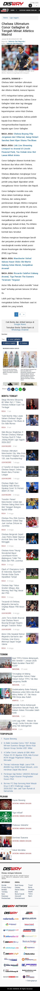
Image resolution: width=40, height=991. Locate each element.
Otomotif (18, 896)
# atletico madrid (9, 343)
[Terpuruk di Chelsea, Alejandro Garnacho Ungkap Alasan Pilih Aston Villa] (32, 605)
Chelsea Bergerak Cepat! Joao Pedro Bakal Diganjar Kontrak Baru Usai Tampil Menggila (13, 538)
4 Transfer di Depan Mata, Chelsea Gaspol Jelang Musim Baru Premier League (13, 471)
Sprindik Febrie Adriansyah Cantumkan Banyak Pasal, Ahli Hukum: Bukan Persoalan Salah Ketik (25, 709)
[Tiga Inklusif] (6, 816)
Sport (30, 896)
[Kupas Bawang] (6, 804)
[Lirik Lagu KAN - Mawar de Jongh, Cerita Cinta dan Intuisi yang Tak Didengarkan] (6, 725)
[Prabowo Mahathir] (6, 829)
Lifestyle (31, 889)
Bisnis (30, 887)
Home (5, 17)
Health (30, 892)
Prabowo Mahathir (20, 825)
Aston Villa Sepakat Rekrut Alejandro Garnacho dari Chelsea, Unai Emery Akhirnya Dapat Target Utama (13, 639)
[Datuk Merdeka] (6, 854)
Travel (30, 885)
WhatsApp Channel (20, 329)
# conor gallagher (14, 339)
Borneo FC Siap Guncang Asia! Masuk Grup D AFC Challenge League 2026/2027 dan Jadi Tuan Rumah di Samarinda (18, 787)
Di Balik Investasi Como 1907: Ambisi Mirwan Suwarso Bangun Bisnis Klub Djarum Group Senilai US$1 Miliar (18, 745)
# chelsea (23, 343)
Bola (16, 892)
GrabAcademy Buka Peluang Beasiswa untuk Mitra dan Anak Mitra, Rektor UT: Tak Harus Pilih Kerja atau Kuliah (25, 693)
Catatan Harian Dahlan (27, 10)
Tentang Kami (4, 893)
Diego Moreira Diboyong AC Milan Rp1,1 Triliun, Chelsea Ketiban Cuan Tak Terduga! (13, 403)
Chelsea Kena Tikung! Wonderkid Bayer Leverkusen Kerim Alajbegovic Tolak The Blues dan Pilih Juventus (12, 555)
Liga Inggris (14, 17)
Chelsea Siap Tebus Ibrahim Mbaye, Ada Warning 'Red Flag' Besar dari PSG (12, 589)
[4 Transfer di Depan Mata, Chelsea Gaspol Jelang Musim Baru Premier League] (32, 471)
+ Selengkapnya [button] (31, 981)
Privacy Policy (6, 887)
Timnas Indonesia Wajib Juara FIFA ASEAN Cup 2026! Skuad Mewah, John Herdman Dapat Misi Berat (19, 767)
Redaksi (4, 890)
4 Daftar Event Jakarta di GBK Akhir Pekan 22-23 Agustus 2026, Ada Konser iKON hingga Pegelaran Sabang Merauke (20, 756)
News (12, 10)
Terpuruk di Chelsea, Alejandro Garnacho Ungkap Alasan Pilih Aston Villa (13, 605)
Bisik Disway (19, 885)
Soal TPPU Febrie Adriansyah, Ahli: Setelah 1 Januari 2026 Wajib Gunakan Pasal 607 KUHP (25, 662)
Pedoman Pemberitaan (6, 897)
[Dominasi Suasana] (6, 841)
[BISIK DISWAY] (5, 10)
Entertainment (20, 898)
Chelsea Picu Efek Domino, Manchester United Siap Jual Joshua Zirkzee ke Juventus (13, 522)
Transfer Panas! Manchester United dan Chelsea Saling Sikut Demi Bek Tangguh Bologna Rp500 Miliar (13, 504)
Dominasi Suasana (20, 837)
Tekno (30, 894)
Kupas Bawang (9, 739)
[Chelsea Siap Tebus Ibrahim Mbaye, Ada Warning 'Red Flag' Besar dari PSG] (32, 589)
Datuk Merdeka (18, 850)
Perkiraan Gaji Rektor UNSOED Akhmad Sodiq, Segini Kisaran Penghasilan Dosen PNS (19, 776)
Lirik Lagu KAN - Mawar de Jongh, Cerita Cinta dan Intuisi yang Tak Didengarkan (25, 723)
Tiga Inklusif (17, 812)
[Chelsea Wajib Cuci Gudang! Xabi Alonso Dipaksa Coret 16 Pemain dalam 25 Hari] (32, 487)
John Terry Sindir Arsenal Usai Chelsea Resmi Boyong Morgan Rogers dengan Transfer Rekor (13, 622)
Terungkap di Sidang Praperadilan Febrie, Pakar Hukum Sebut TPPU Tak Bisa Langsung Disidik (25, 677)
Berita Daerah (19, 894)
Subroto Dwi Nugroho (17, 41)
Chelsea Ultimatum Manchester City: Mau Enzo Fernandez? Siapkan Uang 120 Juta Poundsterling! (13, 454)
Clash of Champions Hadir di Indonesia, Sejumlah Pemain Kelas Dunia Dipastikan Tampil (13, 573)
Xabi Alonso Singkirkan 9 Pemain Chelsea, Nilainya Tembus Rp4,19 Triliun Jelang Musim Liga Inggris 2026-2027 (13, 437)
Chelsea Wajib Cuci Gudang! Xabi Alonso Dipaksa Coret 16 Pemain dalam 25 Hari (13, 487)
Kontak (4, 885)
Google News (20, 324)
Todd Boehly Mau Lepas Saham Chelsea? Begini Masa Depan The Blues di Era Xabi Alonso (13, 420)
